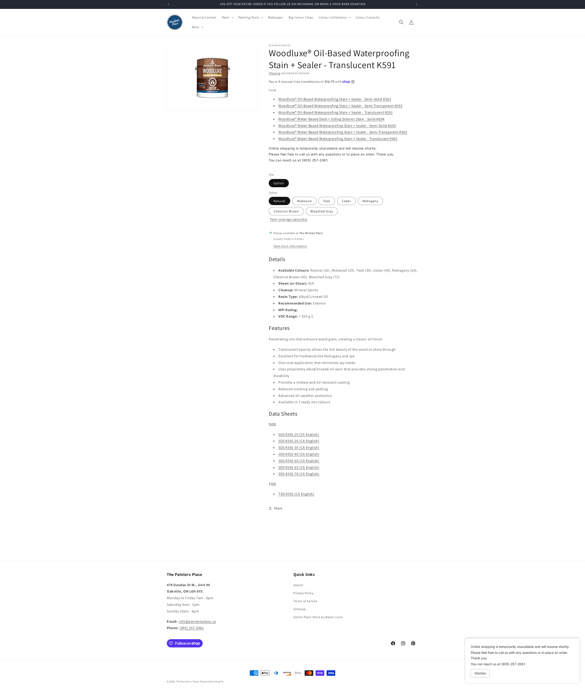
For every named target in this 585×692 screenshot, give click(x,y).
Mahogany (370, 201)
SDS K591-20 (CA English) (298, 440)
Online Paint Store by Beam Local (318, 617)
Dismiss (480, 673)
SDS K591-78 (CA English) (298, 473)
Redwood (304, 201)
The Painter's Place (187, 681)
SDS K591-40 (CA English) (298, 454)
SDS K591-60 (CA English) (298, 460)
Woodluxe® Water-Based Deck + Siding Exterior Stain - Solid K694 (331, 118)
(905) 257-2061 (192, 627)
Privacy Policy (303, 593)
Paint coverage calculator (289, 219)
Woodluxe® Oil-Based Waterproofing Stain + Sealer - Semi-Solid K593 (334, 99)
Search (298, 585)
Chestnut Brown (286, 211)
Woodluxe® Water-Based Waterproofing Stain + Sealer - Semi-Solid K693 (337, 125)
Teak (326, 201)
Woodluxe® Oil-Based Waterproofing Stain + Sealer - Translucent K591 (335, 112)
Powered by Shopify (211, 681)
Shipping (274, 73)
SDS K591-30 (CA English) (298, 447)
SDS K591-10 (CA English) (298, 434)
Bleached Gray (322, 211)
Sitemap (299, 609)
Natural (279, 201)
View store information (290, 246)
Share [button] (278, 508)
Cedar (346, 201)
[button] (227, 17)
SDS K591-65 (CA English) (298, 467)
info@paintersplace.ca (197, 621)
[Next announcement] (417, 4)
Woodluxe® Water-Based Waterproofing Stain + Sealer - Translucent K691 (337, 138)
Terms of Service (305, 601)
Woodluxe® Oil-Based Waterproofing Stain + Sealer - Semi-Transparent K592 (340, 105)
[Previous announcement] (168, 4)
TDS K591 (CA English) (296, 494)
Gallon (279, 183)
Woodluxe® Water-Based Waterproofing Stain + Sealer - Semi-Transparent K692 (342, 132)
